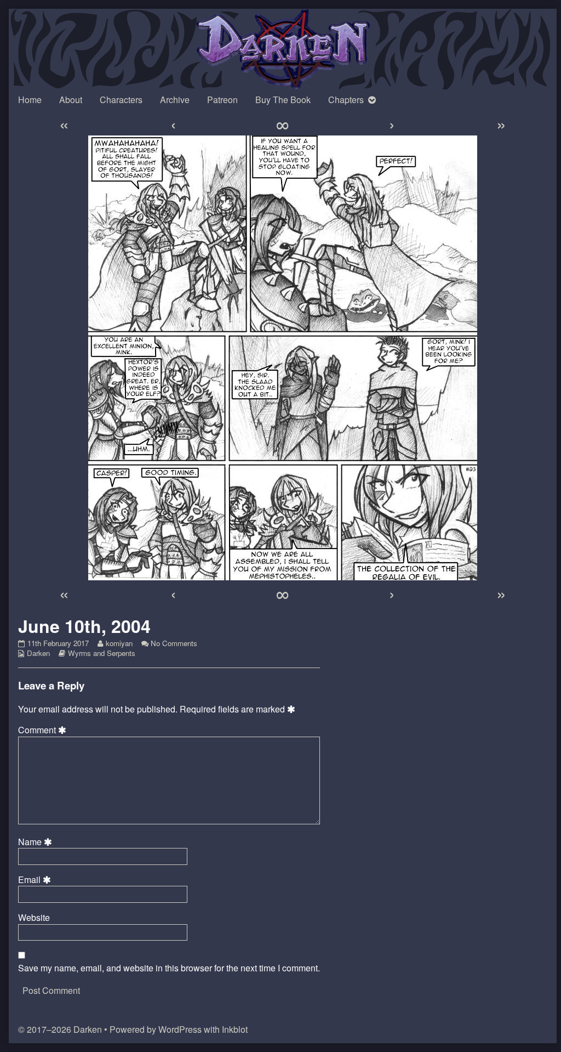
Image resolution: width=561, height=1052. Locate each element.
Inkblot (235, 1029)
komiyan (119, 643)
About (70, 99)
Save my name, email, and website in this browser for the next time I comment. (169, 968)
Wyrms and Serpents (101, 653)
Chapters (346, 99)
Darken (38, 653)
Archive (175, 99)
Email (36, 880)
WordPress (180, 1029)
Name (36, 842)
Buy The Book (283, 99)
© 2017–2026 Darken (60, 1029)
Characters (121, 99)
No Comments (174, 643)
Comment (44, 730)
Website (34, 918)
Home (30, 99)
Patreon (222, 99)
